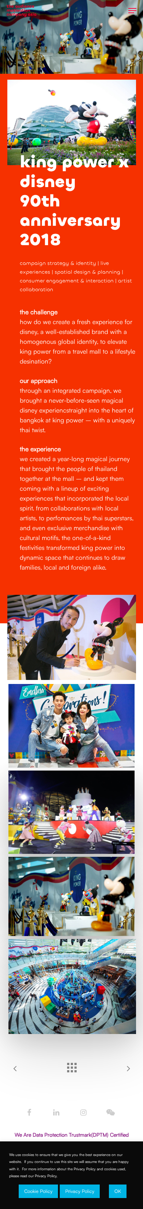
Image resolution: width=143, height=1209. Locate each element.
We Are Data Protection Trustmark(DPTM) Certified (72, 1135)
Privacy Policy (79, 1191)
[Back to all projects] (71, 1065)
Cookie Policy (38, 1191)
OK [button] (117, 1191)
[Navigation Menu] (132, 10)
